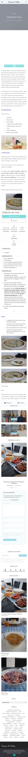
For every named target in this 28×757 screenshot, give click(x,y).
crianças (14, 718)
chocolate (10, 715)
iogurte (6, 725)
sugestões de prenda (15, 735)
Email (5, 523)
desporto (20, 718)
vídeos (16, 737)
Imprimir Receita (19, 66)
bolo (20, 711)
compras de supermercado (9, 716)
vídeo (11, 737)
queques (21, 732)
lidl (17, 725)
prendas (20, 730)
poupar (14, 730)
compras (18, 715)
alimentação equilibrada (14, 710)
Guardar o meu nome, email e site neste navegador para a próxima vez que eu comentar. (13, 535)
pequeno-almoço (18, 728)
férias (15, 723)
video (23, 735)
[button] (11, 487)
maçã (16, 727)
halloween (22, 723)
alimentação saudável (11, 711)
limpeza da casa (9, 727)
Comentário (6, 503)
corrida (7, 718)
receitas (6, 733)
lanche (12, 725)
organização (9, 728)
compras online (21, 716)
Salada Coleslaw (4, 693)
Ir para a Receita (9, 66)
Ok (14, 755)
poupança (8, 730)
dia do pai (8, 720)
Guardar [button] (15, 220)
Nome (5, 518)
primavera (14, 732)
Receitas (14, 13)
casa (24, 713)
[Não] (26, 753)
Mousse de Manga (5, 653)
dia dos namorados (17, 720)
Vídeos (14, 412)
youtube (22, 737)
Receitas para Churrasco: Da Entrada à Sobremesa (14, 482)
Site (4, 528)
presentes (7, 732)
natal (21, 727)
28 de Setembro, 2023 (10, 20)
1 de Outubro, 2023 (10, 430)
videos (5, 737)
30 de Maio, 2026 (18, 485)
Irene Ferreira (19, 20)
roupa (22, 733)
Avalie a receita (6, 500)
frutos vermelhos (7, 723)
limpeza (22, 725)
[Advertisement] (14, 47)
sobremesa (5, 735)
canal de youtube (16, 713)
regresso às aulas (14, 733)
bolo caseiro (6, 713)
